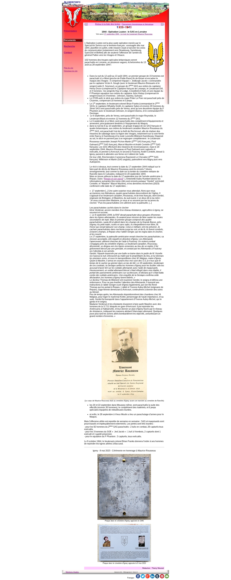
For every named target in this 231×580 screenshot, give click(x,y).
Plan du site (68, 68)
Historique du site (70, 71)
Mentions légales (72, 572)
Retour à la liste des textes (107, 24)
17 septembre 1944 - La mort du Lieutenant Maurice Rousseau (128, 34)
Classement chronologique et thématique (137, 24)
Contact (68, 52)
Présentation (70, 31)
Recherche (69, 46)
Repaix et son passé (113, 179)
